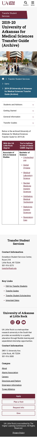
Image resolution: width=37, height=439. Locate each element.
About (4, 368)
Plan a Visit (18, 402)
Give (18, 413)
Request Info (18, 407)
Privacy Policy (18, 433)
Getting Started (9, 111)
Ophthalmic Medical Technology (28, 199)
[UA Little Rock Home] (3, 79)
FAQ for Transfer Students (16, 286)
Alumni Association (10, 372)
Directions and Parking (11, 381)
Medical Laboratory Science (27, 175)
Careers (5, 377)
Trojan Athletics (8, 389)
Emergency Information (12, 385)
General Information (11, 117)
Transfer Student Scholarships (18, 295)
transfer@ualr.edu (9, 268)
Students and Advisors (12, 105)
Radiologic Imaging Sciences (27, 210)
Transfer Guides (10, 123)
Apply (18, 396)
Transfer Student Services (19, 79)
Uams (7, 84)
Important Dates (12, 300)
